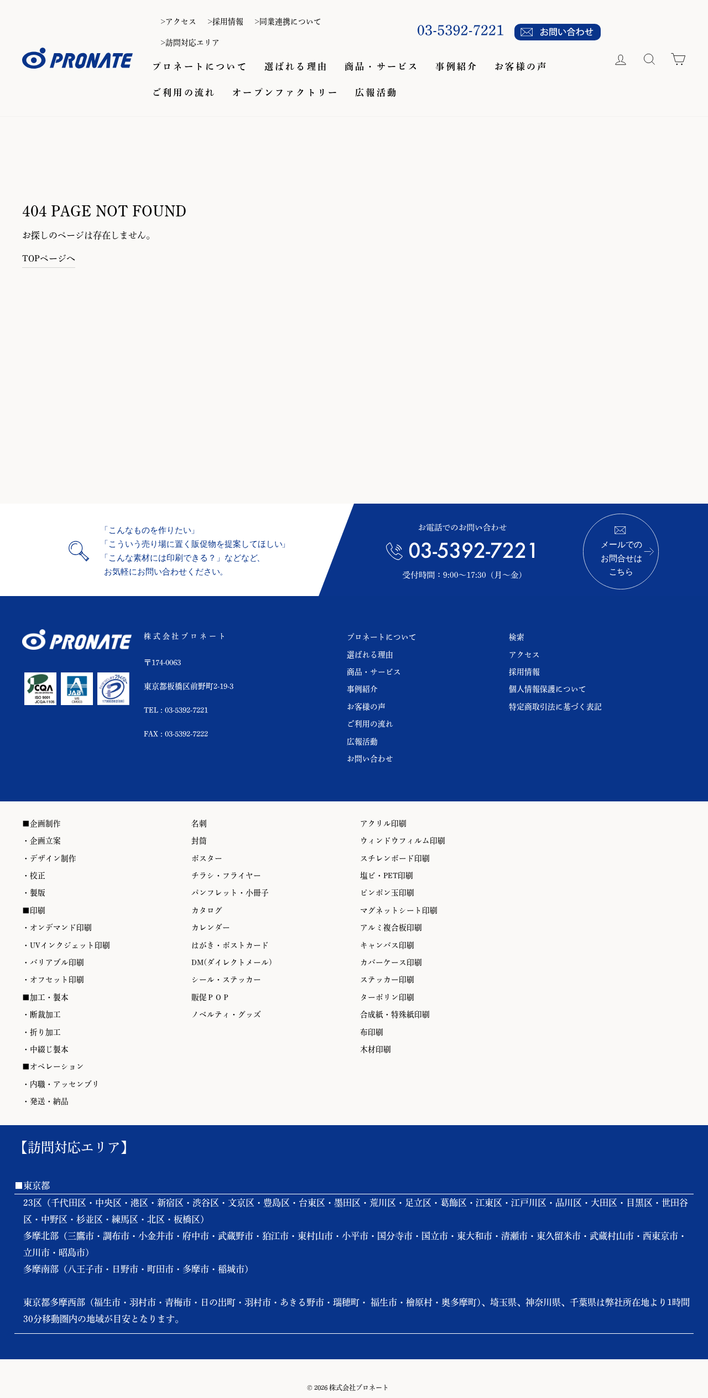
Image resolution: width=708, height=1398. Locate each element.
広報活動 (376, 92)
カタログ (206, 910)
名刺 (199, 823)
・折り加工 (41, 1032)
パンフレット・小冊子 (230, 893)
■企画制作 (41, 823)
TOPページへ (48, 258)
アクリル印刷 (383, 823)
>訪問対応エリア (190, 42)
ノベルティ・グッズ (226, 1014)
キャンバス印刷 (387, 945)
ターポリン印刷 (387, 997)
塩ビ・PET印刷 (386, 875)
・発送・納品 (45, 1101)
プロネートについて (200, 66)
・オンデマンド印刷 (57, 927)
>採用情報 (225, 21)
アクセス (524, 655)
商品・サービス (382, 66)
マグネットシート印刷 (399, 910)
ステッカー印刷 (387, 979)
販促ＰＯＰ (210, 997)
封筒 (199, 841)
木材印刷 (375, 1049)
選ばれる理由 (296, 66)
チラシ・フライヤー (226, 875)
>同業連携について (287, 21)
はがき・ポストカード (230, 945)
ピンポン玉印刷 (387, 893)
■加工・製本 (45, 997)
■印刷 (33, 910)
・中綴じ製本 (45, 1049)
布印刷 (371, 1032)
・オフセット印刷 (53, 979)
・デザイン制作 (49, 858)
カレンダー (210, 927)
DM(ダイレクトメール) (231, 962)
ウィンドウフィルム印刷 (402, 841)
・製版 (33, 893)
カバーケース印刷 (391, 962)
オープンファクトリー (285, 92)
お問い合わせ (370, 759)
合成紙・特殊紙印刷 (395, 1014)
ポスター (206, 858)
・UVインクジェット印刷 (66, 945)
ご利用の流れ (184, 92)
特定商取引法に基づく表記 (555, 707)
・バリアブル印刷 (53, 962)
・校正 (33, 875)
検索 (516, 637)
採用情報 (524, 672)
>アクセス (178, 21)
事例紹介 (456, 66)
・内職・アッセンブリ (61, 1084)
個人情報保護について (547, 689)
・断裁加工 (41, 1014)
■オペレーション (53, 1066)
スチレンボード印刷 (395, 858)
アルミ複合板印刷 (391, 927)
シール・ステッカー (226, 979)
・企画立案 (41, 841)
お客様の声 (521, 66)
